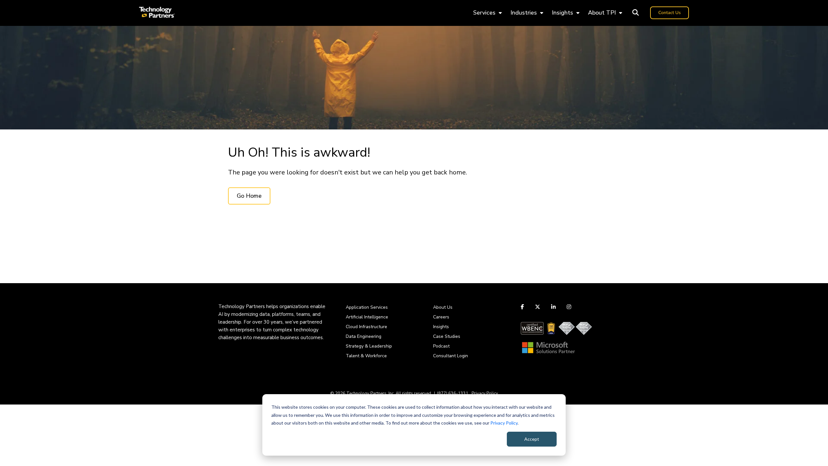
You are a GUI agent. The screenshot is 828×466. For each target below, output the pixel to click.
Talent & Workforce (366, 356)
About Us (442, 307)
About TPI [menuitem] (602, 13)
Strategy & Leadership (369, 346)
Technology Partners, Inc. (370, 393)
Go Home (249, 196)
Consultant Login (450, 356)
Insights (441, 327)
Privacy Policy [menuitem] (485, 393)
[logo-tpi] (157, 13)
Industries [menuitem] (523, 13)
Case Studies (446, 336)
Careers (441, 317)
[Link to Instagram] (569, 307)
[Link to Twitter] (537, 307)
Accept (531, 439)
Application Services (367, 307)
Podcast (441, 346)
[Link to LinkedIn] (553, 307)
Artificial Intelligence (367, 317)
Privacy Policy (504, 423)
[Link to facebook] (523, 307)
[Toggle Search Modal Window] (635, 13)
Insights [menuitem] (562, 13)
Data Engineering (363, 336)
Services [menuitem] (484, 13)
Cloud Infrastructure (366, 327)
